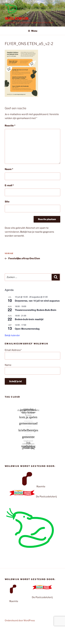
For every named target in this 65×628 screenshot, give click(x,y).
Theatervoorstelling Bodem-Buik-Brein (35, 309)
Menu (34, 30)
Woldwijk (17, 18)
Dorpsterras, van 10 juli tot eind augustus (37, 300)
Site (7, 201)
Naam (9, 169)
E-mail (9, 185)
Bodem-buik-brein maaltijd (29, 319)
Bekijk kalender (12, 335)
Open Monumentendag (27, 328)
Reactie (10, 125)
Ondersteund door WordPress (20, 620)
